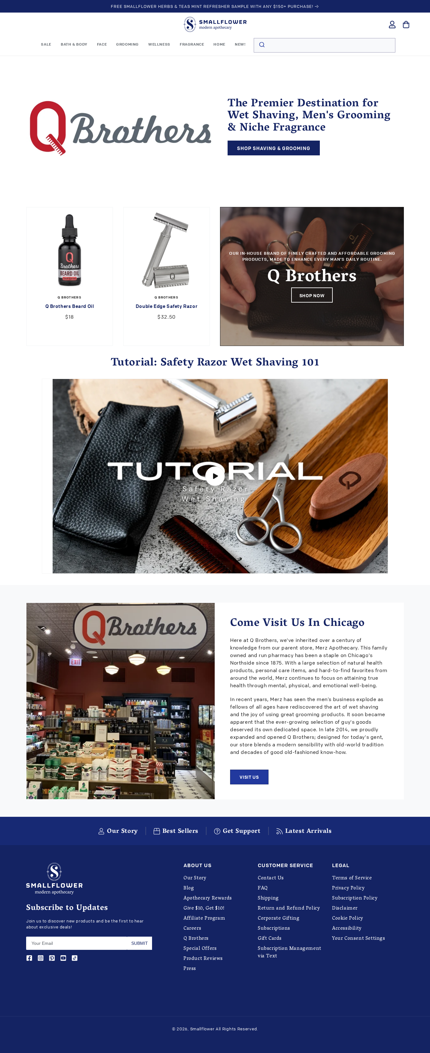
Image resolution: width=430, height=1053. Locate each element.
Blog (189, 888)
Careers (192, 928)
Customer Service (285, 865)
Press (190, 969)
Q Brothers (196, 939)
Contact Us (271, 878)
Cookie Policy (347, 918)
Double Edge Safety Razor (166, 306)
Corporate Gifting (278, 918)
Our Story (195, 878)
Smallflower (202, 1028)
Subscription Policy (354, 898)
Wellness (159, 44)
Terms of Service (352, 878)
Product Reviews (203, 959)
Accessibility (347, 928)
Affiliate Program (204, 918)
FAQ (263, 888)
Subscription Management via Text (289, 952)
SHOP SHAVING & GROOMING (273, 148)
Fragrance (192, 44)
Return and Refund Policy (289, 908)
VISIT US (249, 776)
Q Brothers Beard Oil (69, 306)
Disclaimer (345, 908)
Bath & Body (74, 44)
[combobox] (324, 45)
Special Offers (200, 949)
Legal (340, 865)
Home (219, 44)
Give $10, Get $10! (204, 908)
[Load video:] (215, 476)
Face (102, 44)
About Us (198, 865)
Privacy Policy (348, 888)
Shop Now (312, 295)
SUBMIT (139, 943)
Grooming (127, 44)
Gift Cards (270, 939)
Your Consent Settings (358, 939)
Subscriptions (274, 928)
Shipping (268, 898)
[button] (74, 44)
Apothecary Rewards (208, 898)
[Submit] (261, 45)
